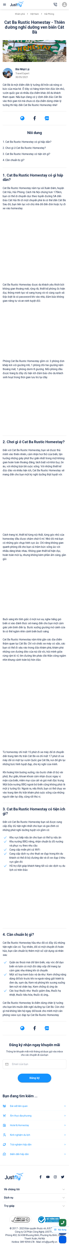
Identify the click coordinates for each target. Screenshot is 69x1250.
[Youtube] (48, 1177)
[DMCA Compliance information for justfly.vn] (20, 1219)
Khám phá (20, 14)
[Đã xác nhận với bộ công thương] (48, 1220)
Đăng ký (34, 1078)
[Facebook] (40, 1177)
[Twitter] (62, 1177)
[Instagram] (55, 1177)
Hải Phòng (49, 14)
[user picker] (64, 4)
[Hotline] (55, 4)
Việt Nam (34, 14)
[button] (34, 1189)
